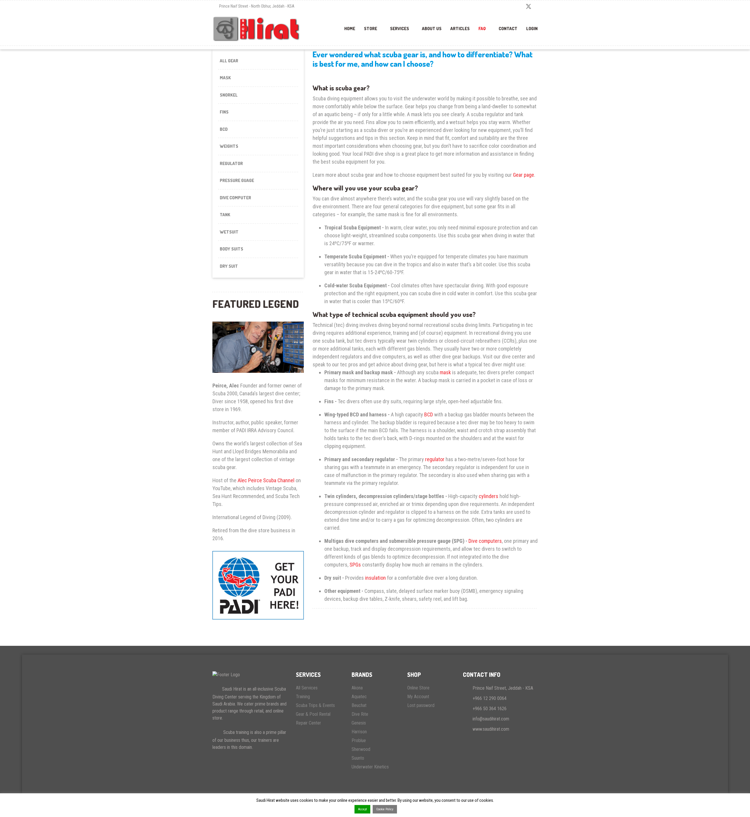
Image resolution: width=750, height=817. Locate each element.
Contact (508, 28)
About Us (432, 28)
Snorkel (229, 95)
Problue (359, 740)
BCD (224, 129)
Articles (460, 28)
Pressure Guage (237, 180)
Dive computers (485, 541)
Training (303, 696)
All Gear (229, 60)
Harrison (359, 731)
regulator (434, 459)
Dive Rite (360, 714)
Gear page (523, 175)
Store (370, 28)
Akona (357, 688)
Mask (225, 77)
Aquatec (359, 696)
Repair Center (308, 723)
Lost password (420, 705)
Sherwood (361, 749)
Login (532, 28)
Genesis (359, 723)
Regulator (231, 163)
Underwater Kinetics (370, 767)
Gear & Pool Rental (313, 714)
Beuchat (359, 705)
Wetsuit (229, 232)
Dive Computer (235, 197)
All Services (307, 688)
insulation (375, 578)
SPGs (355, 565)
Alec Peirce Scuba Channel (266, 480)
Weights (229, 146)
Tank (225, 214)
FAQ (482, 28)
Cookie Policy (384, 809)
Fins (224, 112)
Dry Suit (229, 266)
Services (399, 28)
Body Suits (231, 249)
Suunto (358, 758)
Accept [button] (362, 809)
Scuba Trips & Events (315, 705)
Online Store (418, 688)
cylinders (488, 496)
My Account (418, 696)
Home (349, 28)
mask (445, 372)
